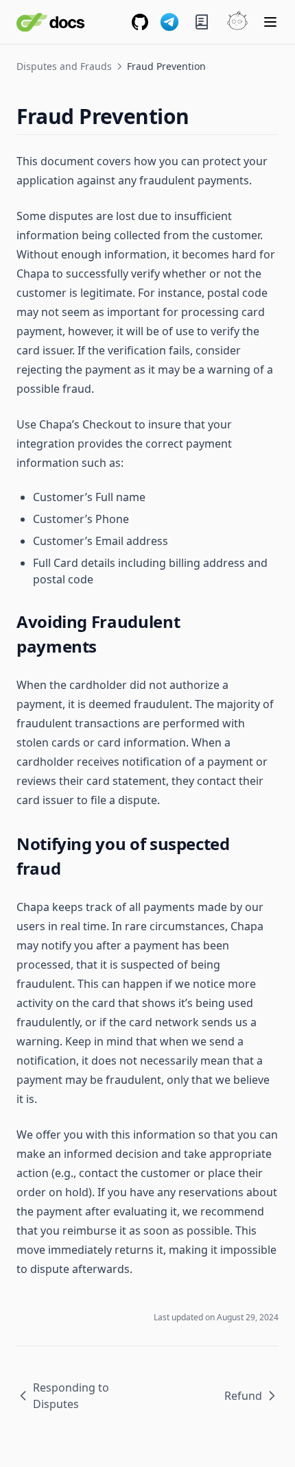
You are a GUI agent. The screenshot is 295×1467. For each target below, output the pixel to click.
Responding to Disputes (71, 1395)
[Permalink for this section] (201, 116)
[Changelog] (202, 22)
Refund (243, 1395)
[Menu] (270, 22)
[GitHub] (140, 22)
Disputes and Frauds (64, 66)
